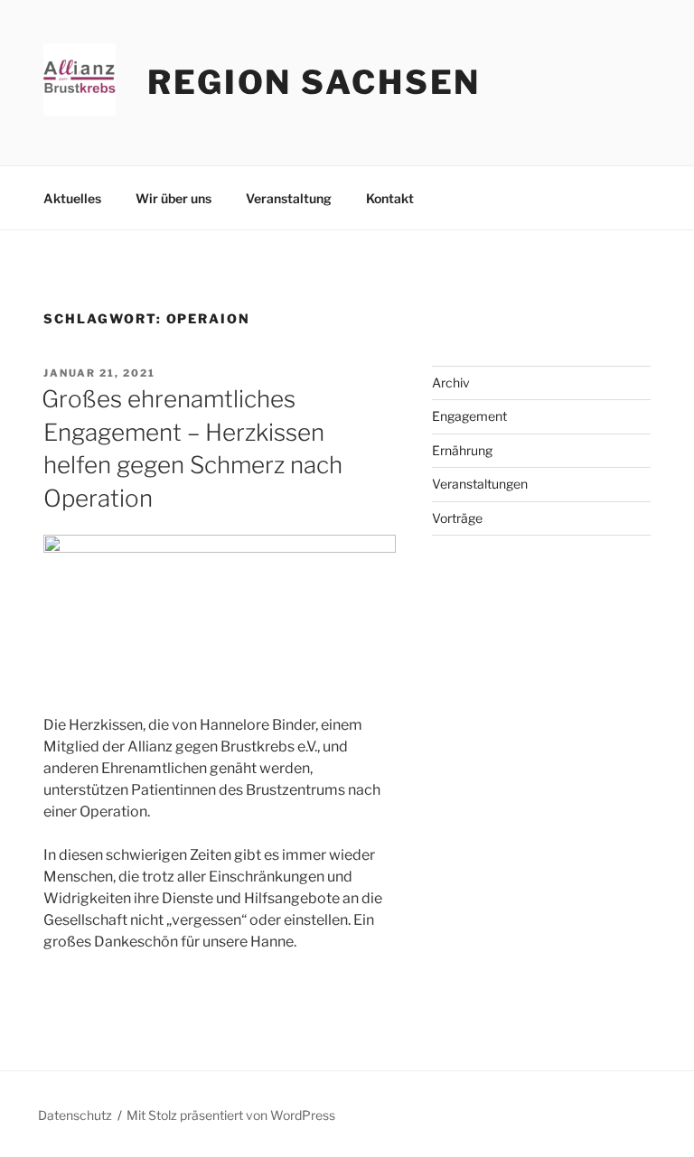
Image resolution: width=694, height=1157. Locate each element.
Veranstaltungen (480, 483)
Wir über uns (173, 198)
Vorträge (457, 518)
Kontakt (390, 198)
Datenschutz (75, 1115)
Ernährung (462, 450)
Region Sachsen (314, 82)
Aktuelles (72, 198)
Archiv (451, 382)
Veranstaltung (289, 198)
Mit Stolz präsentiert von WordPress (231, 1115)
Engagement (469, 416)
